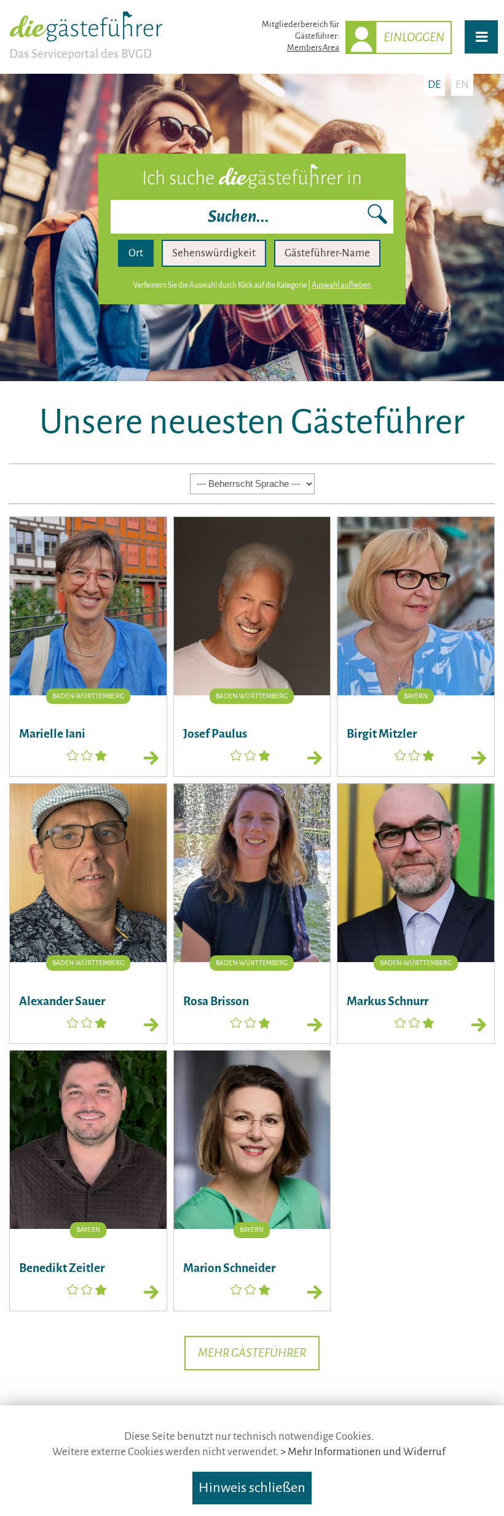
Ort (135, 253)
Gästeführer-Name (327, 253)
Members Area (313, 47)
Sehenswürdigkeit (214, 253)
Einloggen (414, 37)
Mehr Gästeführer (252, 1352)
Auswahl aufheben (341, 285)
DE (434, 84)
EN (462, 84)
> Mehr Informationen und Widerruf (363, 1452)
